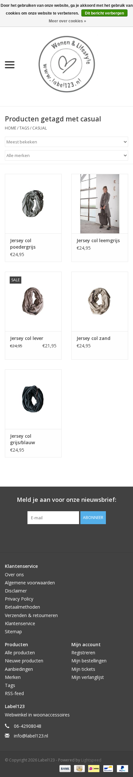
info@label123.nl (31, 736)
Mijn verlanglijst (87, 677)
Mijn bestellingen (89, 661)
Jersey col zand (93, 338)
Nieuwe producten (24, 661)
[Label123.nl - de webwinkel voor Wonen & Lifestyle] (76, 64)
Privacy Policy (19, 599)
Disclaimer (16, 591)
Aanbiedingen (19, 669)
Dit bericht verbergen (104, 13)
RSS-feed (14, 693)
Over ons (14, 574)
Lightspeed (91, 760)
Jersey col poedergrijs (23, 243)
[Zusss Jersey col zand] (99, 301)
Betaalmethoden (22, 607)
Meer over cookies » (67, 21)
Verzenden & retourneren (31, 615)
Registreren (83, 652)
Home (10, 128)
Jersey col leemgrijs (98, 240)
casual (39, 128)
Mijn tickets (83, 669)
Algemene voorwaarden (30, 583)
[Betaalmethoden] (64, 768)
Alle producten (20, 652)
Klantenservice (20, 623)
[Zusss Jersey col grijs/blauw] (33, 399)
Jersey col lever (26, 338)
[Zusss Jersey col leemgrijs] (99, 203)
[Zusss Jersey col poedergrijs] (33, 203)
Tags (24, 128)
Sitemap (13, 631)
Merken (13, 677)
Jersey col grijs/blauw (22, 439)
